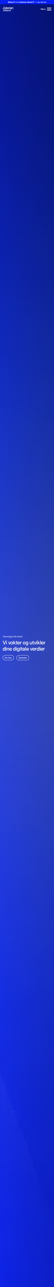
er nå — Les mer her (27, 2)
